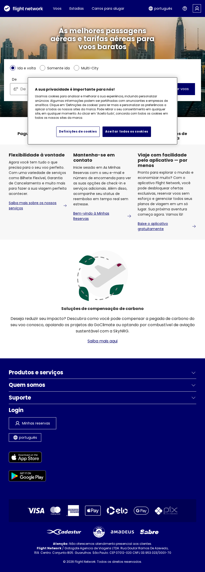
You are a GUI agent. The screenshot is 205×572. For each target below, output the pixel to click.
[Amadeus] (122, 532)
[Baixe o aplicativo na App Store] (27, 458)
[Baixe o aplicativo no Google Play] (27, 476)
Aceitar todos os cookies (126, 131)
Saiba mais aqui (103, 341)
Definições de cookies (78, 131)
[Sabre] (149, 532)
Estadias (77, 8)
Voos (57, 8)
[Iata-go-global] (99, 532)
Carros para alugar (108, 8)
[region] (103, 111)
